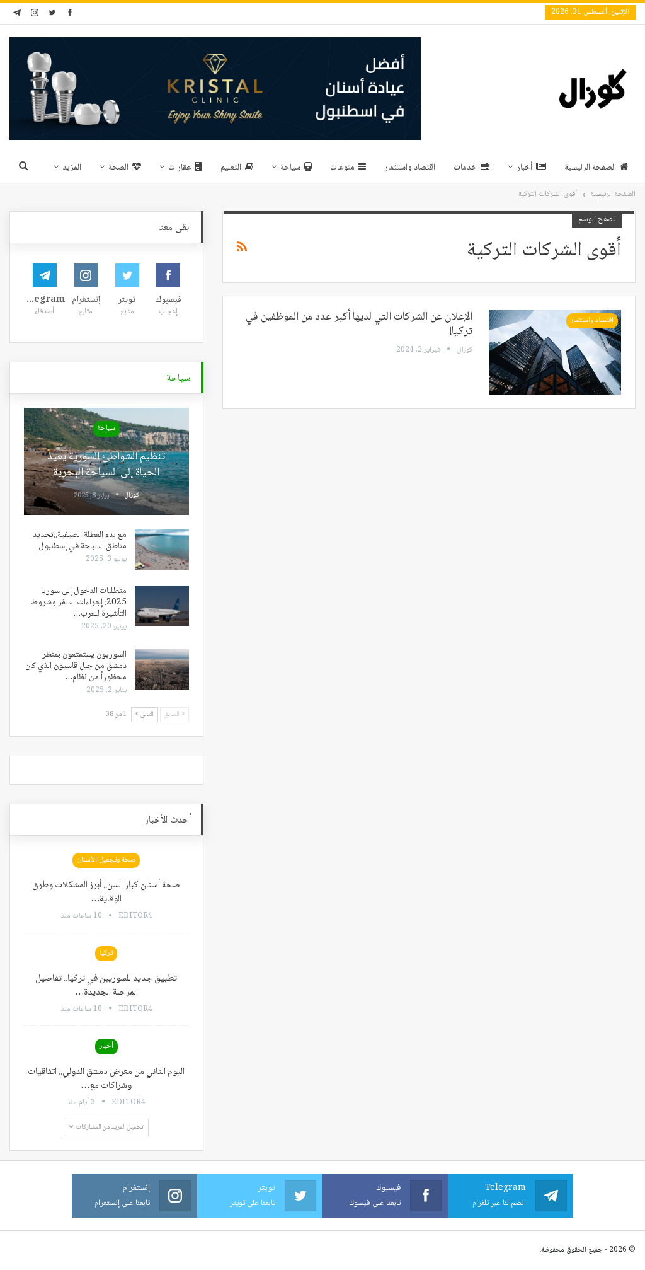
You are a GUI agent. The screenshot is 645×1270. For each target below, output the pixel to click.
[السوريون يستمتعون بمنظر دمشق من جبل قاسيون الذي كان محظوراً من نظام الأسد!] (162, 669)
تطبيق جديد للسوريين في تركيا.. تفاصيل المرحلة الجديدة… (106, 986)
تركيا (106, 953)
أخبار (524, 167)
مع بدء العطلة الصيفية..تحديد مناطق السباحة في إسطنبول (80, 541)
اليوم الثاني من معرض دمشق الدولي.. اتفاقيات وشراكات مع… (106, 1079)
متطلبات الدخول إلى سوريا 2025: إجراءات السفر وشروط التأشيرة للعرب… (79, 602)
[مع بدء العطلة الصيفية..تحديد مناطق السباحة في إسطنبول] (162, 549)
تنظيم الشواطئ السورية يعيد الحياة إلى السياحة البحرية (106, 464)
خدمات (465, 167)
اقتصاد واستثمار (409, 167)
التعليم (230, 167)
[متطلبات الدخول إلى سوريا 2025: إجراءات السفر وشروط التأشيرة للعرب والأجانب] (162, 606)
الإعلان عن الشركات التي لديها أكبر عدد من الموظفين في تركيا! (359, 324)
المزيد (71, 167)
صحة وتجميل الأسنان (106, 860)
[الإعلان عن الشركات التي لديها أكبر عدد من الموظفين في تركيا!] (555, 352)
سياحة (290, 167)
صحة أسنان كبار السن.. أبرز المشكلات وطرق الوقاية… (106, 892)
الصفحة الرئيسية (590, 167)
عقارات (179, 167)
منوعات (342, 167)
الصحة (118, 167)
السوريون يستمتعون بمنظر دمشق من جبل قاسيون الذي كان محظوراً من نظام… (76, 666)
